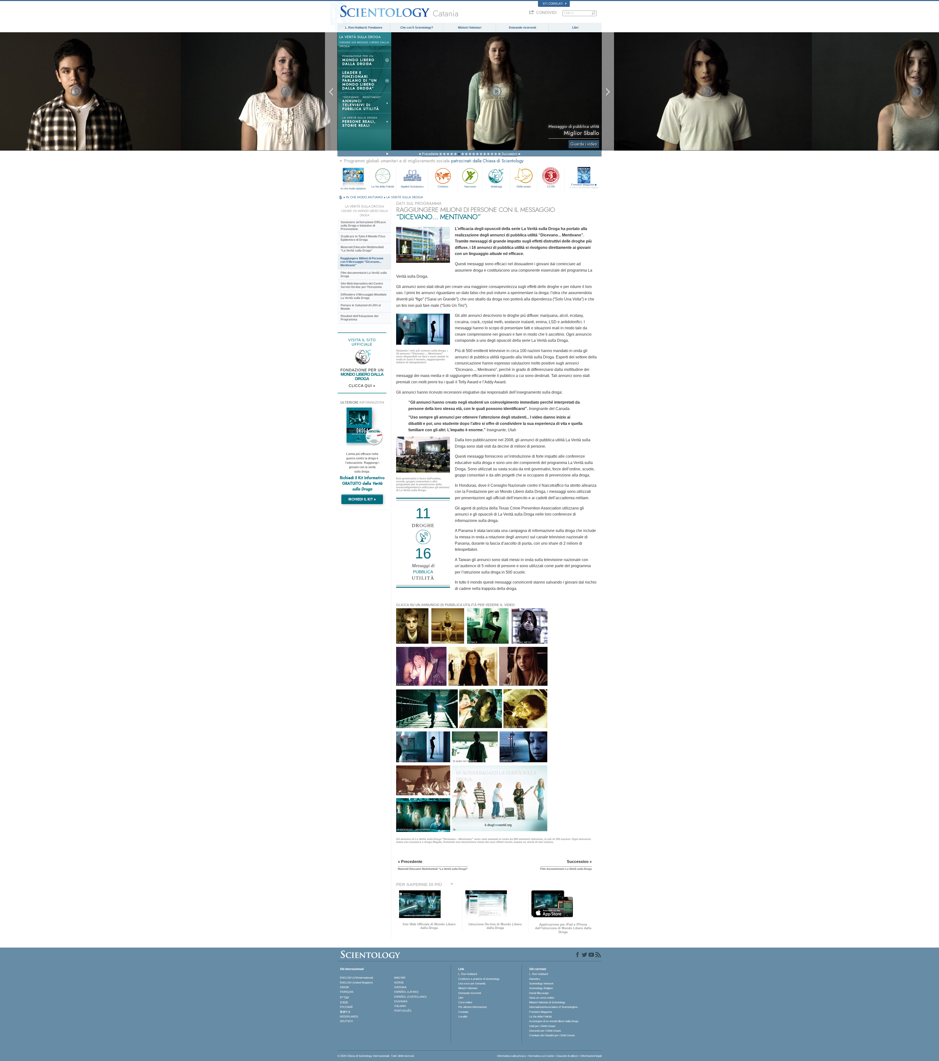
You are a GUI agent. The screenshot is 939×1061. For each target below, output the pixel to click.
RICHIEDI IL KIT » (362, 499)
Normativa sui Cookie (541, 1055)
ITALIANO (400, 1006)
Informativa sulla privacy (511, 1055)
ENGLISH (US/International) (356, 977)
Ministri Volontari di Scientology (547, 1002)
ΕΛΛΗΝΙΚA (400, 1001)
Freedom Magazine (584, 186)
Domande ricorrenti (522, 27)
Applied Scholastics (412, 186)
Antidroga (496, 186)
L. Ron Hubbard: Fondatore (363, 27)
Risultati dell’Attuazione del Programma (359, 317)
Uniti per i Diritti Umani (542, 1026)
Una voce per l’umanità (471, 983)
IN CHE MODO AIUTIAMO (365, 197)
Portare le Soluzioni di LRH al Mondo (361, 307)
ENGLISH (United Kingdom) (356, 982)
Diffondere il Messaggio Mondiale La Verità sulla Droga (364, 296)
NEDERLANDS (349, 1016)
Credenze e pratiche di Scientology (479, 978)
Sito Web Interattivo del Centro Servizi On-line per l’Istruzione (362, 285)
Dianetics (534, 978)
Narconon (470, 186)
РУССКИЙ (346, 1007)
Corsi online (465, 1002)
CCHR (551, 186)
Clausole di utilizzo (567, 1055)
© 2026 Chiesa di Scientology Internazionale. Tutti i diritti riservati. (375, 1055)
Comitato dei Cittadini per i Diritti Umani (552, 1035)
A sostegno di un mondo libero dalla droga (553, 1021)
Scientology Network (541, 983)
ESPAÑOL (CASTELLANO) (410, 996)
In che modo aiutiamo (353, 188)
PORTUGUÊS (402, 1010)
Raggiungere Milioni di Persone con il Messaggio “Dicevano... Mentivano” (361, 262)
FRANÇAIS (346, 991)
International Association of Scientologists (553, 1007)
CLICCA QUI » (362, 386)
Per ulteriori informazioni (472, 1007)
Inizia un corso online (541, 997)
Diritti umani (523, 186)
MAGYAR (399, 977)
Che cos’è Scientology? (416, 27)
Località (462, 1016)
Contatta (463, 1011)
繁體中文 (345, 1011)
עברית (344, 997)
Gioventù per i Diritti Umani (545, 1030)
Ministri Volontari (469, 27)
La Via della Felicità (382, 186)
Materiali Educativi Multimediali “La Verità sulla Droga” (362, 248)
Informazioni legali (591, 1055)
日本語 (344, 1002)
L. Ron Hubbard (467, 974)
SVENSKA (400, 987)
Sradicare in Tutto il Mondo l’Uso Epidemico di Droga (363, 238)
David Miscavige (539, 993)
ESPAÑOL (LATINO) (406, 991)
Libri (575, 27)
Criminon (443, 186)
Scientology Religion (541, 988)
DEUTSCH (346, 1021)
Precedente (430, 153)
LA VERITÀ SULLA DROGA (404, 197)
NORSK (399, 982)
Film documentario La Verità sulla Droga (364, 274)
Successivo (509, 153)
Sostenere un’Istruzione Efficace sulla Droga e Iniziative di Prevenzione (363, 226)
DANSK (344, 987)
